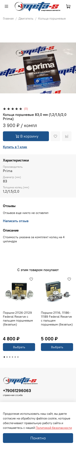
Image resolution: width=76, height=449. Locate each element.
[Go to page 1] (4, 357)
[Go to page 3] (9, 357)
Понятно (38, 437)
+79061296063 (17, 390)
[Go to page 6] (18, 357)
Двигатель (26, 18)
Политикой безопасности (54, 428)
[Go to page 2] (7, 357)
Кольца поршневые (52, 18)
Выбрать (19, 347)
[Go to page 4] (12, 357)
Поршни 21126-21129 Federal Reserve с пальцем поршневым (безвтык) (18, 318)
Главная (8, 18)
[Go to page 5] (15, 357)
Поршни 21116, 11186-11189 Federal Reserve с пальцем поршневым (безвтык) (57, 318)
